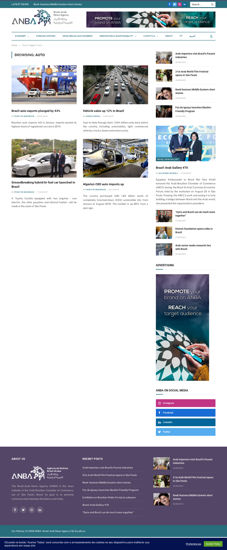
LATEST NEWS (20, 4)
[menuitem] (181, 36)
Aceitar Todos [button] (213, 544)
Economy (20, 36)
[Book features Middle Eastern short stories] (164, 93)
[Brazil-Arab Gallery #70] (185, 143)
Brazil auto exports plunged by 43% (36, 111)
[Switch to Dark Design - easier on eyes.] (211, 36)
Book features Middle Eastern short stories (58, 4)
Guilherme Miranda (168, 173)
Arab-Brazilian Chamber (77, 36)
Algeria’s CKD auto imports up (103, 184)
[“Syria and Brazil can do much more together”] (164, 216)
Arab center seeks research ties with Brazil (193, 247)
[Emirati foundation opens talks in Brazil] (164, 233)
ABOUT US (18, 458)
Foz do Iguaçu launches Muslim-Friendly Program (193, 109)
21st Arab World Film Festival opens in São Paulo (191, 73)
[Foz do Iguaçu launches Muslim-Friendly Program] (164, 111)
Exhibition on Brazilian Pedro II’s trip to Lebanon (109, 497)
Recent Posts (92, 458)
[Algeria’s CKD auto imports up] (115, 158)
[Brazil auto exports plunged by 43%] (44, 84)
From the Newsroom (24, 116)
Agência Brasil (93, 116)
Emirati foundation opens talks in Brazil (194, 230)
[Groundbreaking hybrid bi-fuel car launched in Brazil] (44, 158)
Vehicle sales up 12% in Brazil (103, 111)
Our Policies (18, 531)
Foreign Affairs (45, 36)
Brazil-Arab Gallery (168, 159)
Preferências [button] (193, 543)
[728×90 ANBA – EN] (150, 26)
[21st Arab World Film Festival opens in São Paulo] (164, 75)
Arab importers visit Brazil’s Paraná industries (195, 55)
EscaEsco (80, 531)
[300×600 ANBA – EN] (185, 327)
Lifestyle (149, 36)
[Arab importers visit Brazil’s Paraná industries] (164, 58)
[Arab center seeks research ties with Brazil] (164, 249)
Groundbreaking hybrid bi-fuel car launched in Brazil (43, 184)
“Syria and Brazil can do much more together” (195, 214)
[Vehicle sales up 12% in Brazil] (115, 84)
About (169, 36)
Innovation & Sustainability (116, 36)
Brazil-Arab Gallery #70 (172, 167)
